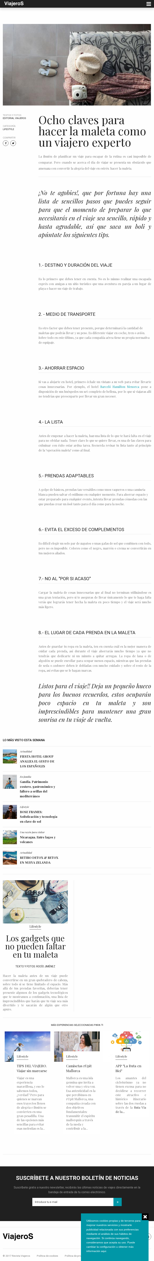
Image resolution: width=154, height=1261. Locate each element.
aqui (103, 1251)
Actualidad (26, 751)
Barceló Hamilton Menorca (119, 387)
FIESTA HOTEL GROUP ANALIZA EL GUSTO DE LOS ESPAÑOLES (37, 761)
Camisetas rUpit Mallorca (29, 1068)
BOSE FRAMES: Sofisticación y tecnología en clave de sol (38, 816)
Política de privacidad (77, 1255)
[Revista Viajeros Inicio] (14, 3)
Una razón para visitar (32, 832)
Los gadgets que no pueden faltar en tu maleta (35, 945)
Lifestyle (8, 129)
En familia (25, 776)
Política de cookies (47, 1255)
